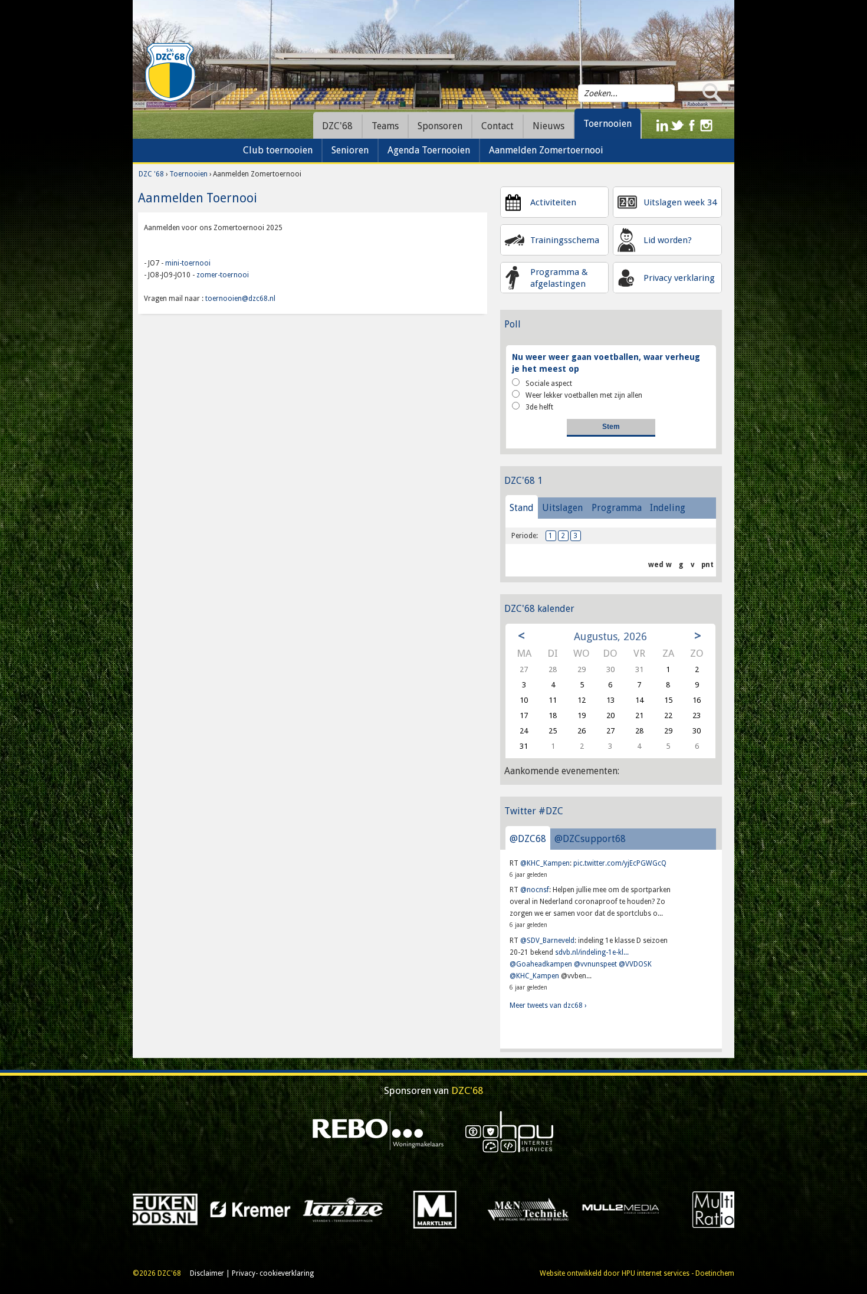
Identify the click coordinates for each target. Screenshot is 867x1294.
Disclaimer (207, 1273)
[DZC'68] (169, 72)
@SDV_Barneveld (547, 940)
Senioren (350, 150)
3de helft (539, 407)
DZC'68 (337, 126)
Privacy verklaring (679, 278)
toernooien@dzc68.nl (240, 298)
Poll (512, 324)
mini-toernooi (188, 263)
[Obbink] (488, 1209)
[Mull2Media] (303, 1209)
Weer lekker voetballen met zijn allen (584, 395)
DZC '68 (151, 174)
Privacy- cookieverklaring (273, 1273)
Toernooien (189, 174)
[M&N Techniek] (210, 1209)
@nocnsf (534, 890)
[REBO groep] (378, 1131)
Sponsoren (440, 126)
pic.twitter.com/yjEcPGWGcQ (619, 863)
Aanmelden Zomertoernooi (546, 150)
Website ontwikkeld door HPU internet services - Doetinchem (637, 1273)
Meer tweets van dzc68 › (548, 1005)
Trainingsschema (564, 240)
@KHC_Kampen (545, 863)
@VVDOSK (635, 964)
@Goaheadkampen (541, 964)
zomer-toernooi (222, 275)
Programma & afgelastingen (559, 278)
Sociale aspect (549, 383)
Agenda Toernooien (428, 150)
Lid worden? (667, 240)
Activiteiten (553, 202)
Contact (497, 126)
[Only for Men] (580, 1209)
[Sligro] (673, 1209)
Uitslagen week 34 (680, 202)
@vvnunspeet (595, 964)
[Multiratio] (395, 1209)
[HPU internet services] (509, 1131)
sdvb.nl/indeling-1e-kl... (592, 952)
